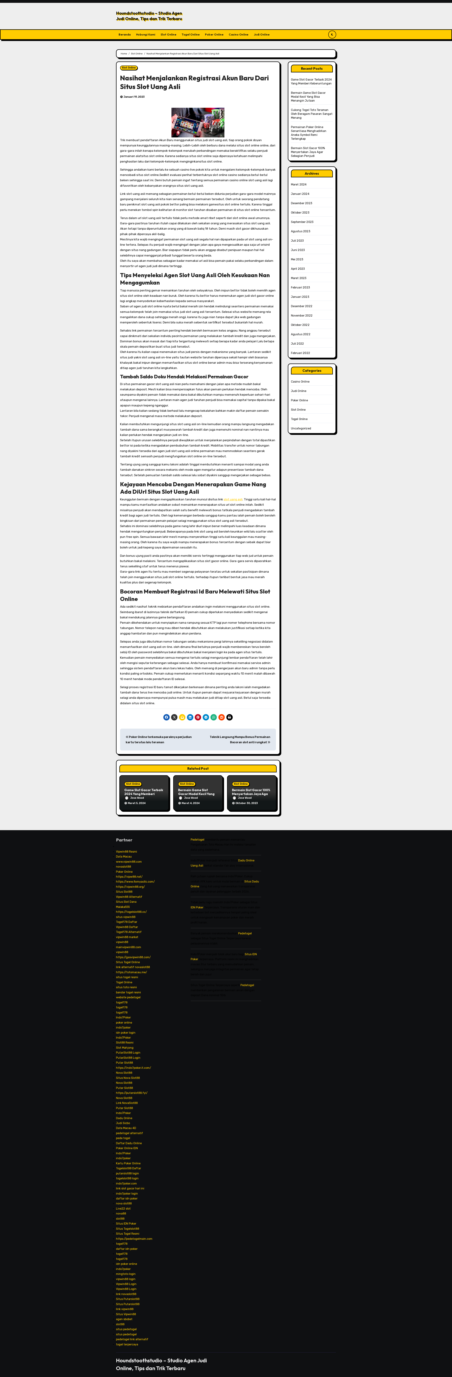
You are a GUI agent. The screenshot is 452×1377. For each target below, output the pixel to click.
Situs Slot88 (124, 892)
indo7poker (123, 1027)
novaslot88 (123, 866)
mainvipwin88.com (128, 947)
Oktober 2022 (300, 325)
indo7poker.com (126, 1183)
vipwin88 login (125, 1279)
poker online (124, 1022)
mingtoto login (126, 1274)
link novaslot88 (126, 1294)
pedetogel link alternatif (132, 1339)
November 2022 (302, 315)
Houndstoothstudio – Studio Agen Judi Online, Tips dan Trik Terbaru (149, 15)
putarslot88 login (127, 1173)
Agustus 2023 (300, 231)
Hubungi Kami (145, 34)
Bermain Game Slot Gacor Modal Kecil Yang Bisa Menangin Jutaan (196, 794)
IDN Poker (197, 907)
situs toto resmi (126, 987)
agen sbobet (124, 1319)
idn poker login (125, 1032)
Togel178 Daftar (126, 922)
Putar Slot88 (124, 1063)
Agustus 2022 (300, 334)
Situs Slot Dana (126, 902)
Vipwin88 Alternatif (129, 897)
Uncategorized (301, 428)
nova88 (121, 1213)
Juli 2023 (297, 240)
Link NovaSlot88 (127, 1103)
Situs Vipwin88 (126, 1314)
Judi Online (262, 34)
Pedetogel (197, 839)
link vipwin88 (124, 1309)
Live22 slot (123, 1208)
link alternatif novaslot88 (133, 967)
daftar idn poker (127, 1198)
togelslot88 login (127, 1178)
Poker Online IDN (127, 1148)
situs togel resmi (127, 977)
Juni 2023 (298, 250)
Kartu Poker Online (128, 1163)
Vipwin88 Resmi (126, 851)
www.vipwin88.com (129, 861)
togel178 (121, 1002)
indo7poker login (127, 1193)
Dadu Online (124, 1118)
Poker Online (214, 34)
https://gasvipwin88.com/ (133, 957)
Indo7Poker (123, 1017)
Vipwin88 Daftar (127, 927)
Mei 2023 (297, 259)
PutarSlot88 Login (128, 1052)
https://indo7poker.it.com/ (133, 1067)
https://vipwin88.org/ (130, 886)
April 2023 (298, 268)
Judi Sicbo (123, 1123)
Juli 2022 (297, 343)
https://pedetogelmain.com (134, 1238)
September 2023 (302, 222)
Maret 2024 (299, 184)
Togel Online (191, 34)
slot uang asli (233, 499)
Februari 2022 (300, 353)
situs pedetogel (126, 1329)
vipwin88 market (127, 937)
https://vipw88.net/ (129, 876)
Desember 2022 (302, 306)
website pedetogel (128, 997)
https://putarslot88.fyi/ (132, 1093)
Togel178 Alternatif (129, 932)
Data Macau (124, 856)
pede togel (123, 1138)
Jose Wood (137, 797)
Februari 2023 (300, 287)
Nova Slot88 (124, 1073)
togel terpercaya (127, 1344)
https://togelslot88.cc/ (131, 912)
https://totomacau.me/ (131, 972)
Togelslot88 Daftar (128, 1168)
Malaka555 (123, 907)
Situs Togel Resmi (127, 1234)
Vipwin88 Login (126, 1284)
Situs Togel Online (128, 962)
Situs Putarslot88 (127, 1299)
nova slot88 (124, 1203)
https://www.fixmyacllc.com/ (135, 881)
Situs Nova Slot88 (128, 1078)
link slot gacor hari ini (130, 1188)
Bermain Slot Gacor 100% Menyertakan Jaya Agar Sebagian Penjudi (251, 794)
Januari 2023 (300, 297)
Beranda (125, 34)
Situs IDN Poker (126, 1223)
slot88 (120, 1218)
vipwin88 (122, 942)
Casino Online (239, 34)
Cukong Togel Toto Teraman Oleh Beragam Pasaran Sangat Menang (311, 113)
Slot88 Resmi (124, 1042)
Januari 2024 (300, 194)
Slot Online (169, 34)
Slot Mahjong (124, 1047)
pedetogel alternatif (129, 1133)
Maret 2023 (299, 278)
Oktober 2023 (300, 212)
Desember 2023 (301, 203)
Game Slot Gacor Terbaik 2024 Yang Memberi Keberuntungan (143, 794)
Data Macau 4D (126, 1128)
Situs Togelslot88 (127, 1228)
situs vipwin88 (125, 917)
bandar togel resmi (128, 992)
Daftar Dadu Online (129, 1143)
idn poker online (126, 1264)
